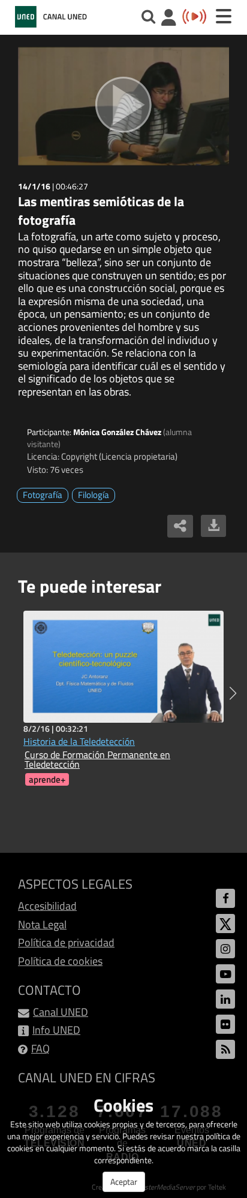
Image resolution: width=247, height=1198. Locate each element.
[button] (233, 693)
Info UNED (56, 1030)
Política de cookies (60, 961)
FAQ (40, 1048)
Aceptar (123, 1181)
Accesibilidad (47, 906)
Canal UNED (60, 1012)
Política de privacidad (66, 942)
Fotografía (42, 495)
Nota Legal (42, 924)
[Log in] (168, 19)
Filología (93, 495)
